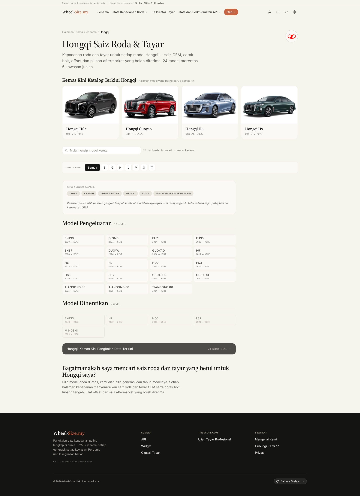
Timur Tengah (109, 193)
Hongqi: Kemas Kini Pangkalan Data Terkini (147, 349)
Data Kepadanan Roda (128, 12)
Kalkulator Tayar (163, 12)
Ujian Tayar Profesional (214, 439)
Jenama (103, 12)
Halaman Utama (72, 32)
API (143, 439)
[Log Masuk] (269, 12)
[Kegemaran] (286, 12)
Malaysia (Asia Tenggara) (173, 193)
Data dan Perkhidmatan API (198, 12)
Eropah (89, 193)
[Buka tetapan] (294, 12)
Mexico (130, 193)
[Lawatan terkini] (277, 12)
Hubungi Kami (265, 446)
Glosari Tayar (150, 453)
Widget (146, 446)
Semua (92, 167)
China (73, 193)
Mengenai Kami (266, 439)
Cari (229, 12)
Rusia (145, 193)
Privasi (259, 453)
